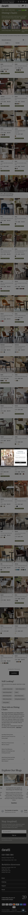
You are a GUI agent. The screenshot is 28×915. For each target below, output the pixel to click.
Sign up (20, 462)
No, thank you (20, 464)
